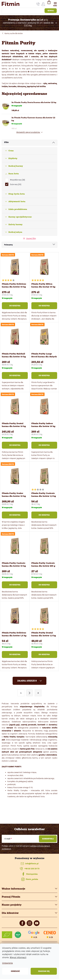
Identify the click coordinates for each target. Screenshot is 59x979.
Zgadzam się (44, 971)
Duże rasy (15, 184)
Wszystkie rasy (17, 180)
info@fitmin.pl (32, 863)
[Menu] (55, 4)
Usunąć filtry (31, 238)
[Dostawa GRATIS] (15, 267)
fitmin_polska (32, 879)
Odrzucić (15, 971)
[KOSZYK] (49, 3)
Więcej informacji (18, 957)
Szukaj (51, 10)
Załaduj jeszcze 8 (27, 680)
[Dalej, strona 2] (29, 692)
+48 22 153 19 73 (31, 868)
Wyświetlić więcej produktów (28, 132)
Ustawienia (7, 963)
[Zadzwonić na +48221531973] (38, 4)
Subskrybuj (48, 839)
